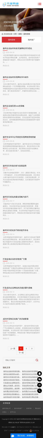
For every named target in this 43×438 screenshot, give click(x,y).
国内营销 (27, 34)
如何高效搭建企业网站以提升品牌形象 (31, 388)
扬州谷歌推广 (18, 408)
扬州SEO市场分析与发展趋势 (14, 165)
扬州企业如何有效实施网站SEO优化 (17, 48)
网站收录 (38, 408)
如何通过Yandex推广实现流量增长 (31, 391)
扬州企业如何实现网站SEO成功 (15, 77)
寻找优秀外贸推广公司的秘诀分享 (31, 385)
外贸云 (4, 412)
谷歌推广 (12, 430)
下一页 (21, 353)
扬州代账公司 (6, 408)
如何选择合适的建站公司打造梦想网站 (12, 394)
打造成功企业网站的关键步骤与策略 (17, 287)
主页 (15, 34)
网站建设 (35, 427)
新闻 (20, 34)
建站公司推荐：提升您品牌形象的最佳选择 (12, 385)
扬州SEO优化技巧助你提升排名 (15, 230)
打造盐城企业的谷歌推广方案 (15, 259)
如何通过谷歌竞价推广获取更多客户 (12, 391)
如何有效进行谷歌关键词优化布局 (12, 397)
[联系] (39, 385)
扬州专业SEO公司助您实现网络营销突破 (19, 137)
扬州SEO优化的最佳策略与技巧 (15, 197)
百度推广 (26, 430)
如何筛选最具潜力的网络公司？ (31, 394)
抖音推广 (19, 430)
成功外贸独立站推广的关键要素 (16, 319)
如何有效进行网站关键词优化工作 (31, 397)
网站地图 (4, 427)
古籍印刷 (29, 408)
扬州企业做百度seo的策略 (13, 106)
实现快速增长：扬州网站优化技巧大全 (12, 388)
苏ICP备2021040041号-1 (24, 427)
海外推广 (31, 40)
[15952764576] (39, 390)
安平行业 (13, 412)
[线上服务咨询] (39, 373)
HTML (9, 427)
